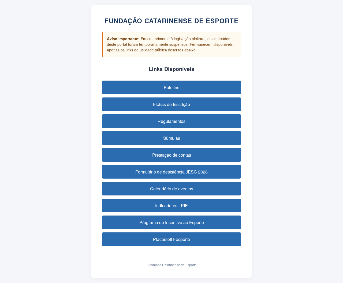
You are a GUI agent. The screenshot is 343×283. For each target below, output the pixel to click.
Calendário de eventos (171, 189)
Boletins (171, 87)
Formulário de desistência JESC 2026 (171, 172)
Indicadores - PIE (171, 205)
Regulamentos (171, 121)
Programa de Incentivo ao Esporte (171, 222)
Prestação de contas (171, 155)
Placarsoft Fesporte (171, 239)
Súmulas (171, 138)
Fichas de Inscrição (171, 104)
